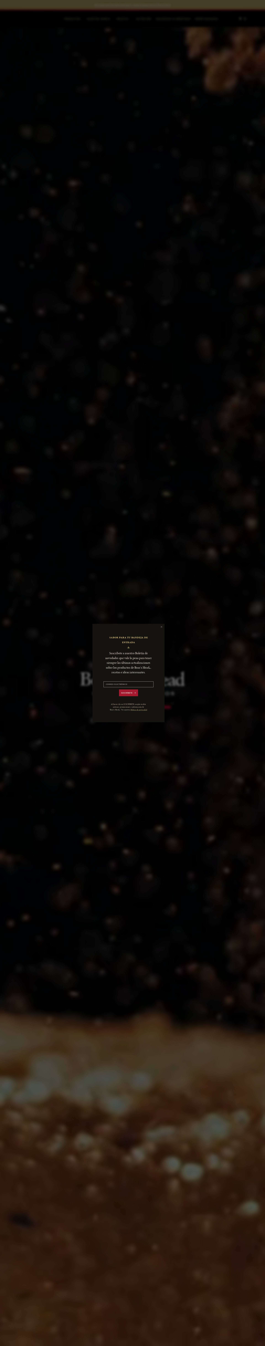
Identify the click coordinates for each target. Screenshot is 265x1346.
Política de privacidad (139, 709)
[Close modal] (161, 627)
